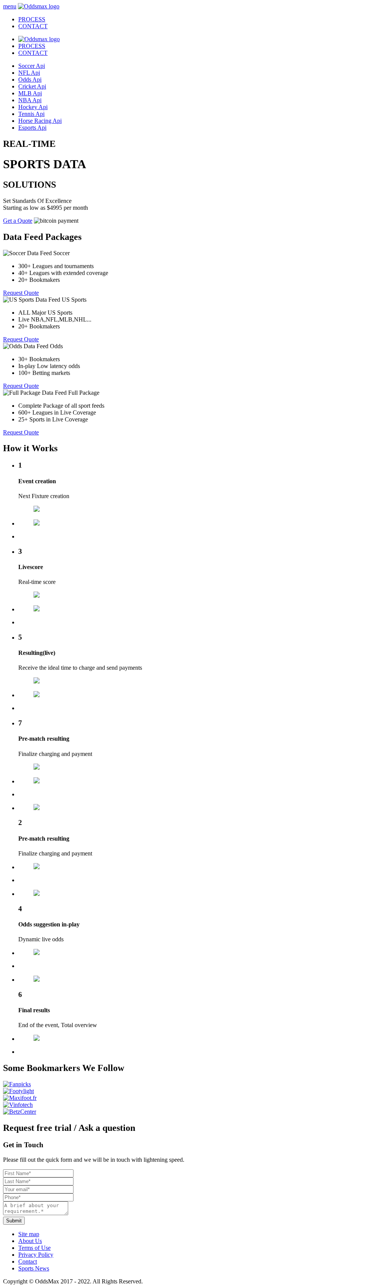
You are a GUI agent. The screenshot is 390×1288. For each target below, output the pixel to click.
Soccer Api (31, 66)
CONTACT (33, 53)
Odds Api (30, 79)
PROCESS (31, 46)
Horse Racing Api (40, 120)
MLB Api (30, 93)
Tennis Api (31, 114)
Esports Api (32, 127)
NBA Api (30, 100)
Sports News (33, 1268)
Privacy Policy (35, 1254)
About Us (30, 1241)
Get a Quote (17, 220)
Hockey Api (33, 107)
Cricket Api (32, 86)
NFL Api (29, 72)
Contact (27, 1261)
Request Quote (21, 292)
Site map (28, 1234)
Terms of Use (34, 1248)
